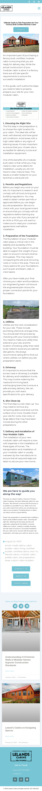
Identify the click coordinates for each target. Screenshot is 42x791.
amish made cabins (15, 545)
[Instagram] (34, 2)
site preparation (27, 557)
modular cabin (28, 554)
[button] (15, 606)
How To (34, 551)
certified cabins (21, 551)
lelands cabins (12, 554)
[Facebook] (29, 2)
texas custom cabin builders (19, 560)
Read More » (10, 671)
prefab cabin (11, 557)
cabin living (19, 548)
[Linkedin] (39, 2)
